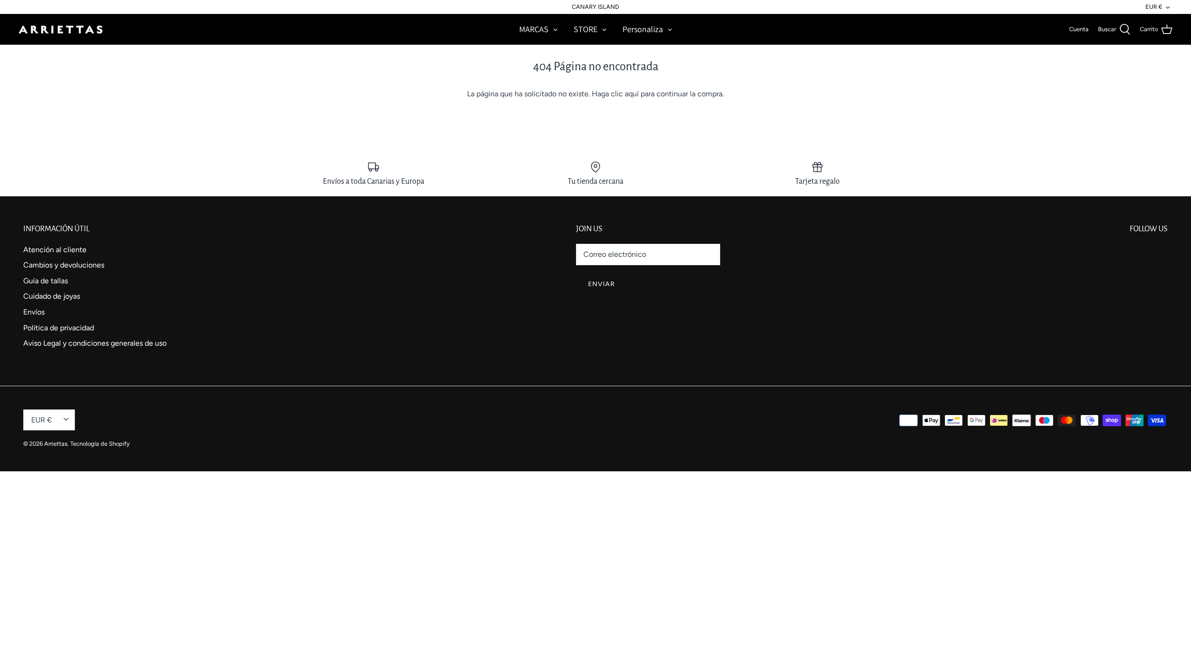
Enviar (601, 284)
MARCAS (534, 29)
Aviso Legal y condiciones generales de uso (95, 343)
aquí (632, 93)
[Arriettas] (60, 29)
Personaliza (642, 29)
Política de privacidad (58, 327)
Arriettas (55, 443)
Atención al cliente (55, 249)
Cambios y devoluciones (63, 265)
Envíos (34, 312)
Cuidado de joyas (51, 296)
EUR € (1153, 6)
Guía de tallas (45, 280)
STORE (585, 29)
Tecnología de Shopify (100, 443)
